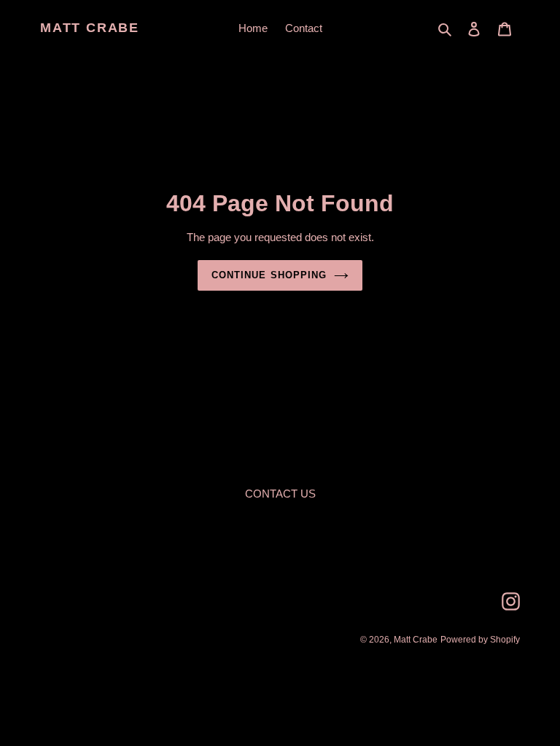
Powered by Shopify (480, 640)
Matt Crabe (89, 27)
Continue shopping (269, 275)
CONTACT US (280, 493)
